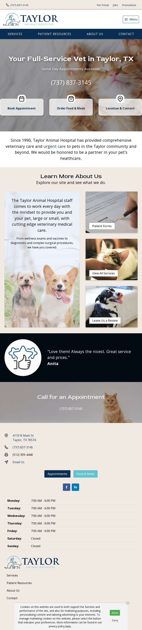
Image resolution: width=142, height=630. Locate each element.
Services (15, 34)
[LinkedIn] (75, 487)
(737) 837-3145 (71, 82)
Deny (115, 620)
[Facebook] (66, 487)
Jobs (115, 5)
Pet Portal (103, 5)
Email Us (18, 462)
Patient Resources (54, 34)
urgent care (54, 146)
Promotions (129, 5)
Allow (115, 612)
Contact (126, 34)
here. (68, 626)
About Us (95, 34)
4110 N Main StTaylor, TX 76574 (24, 437)
